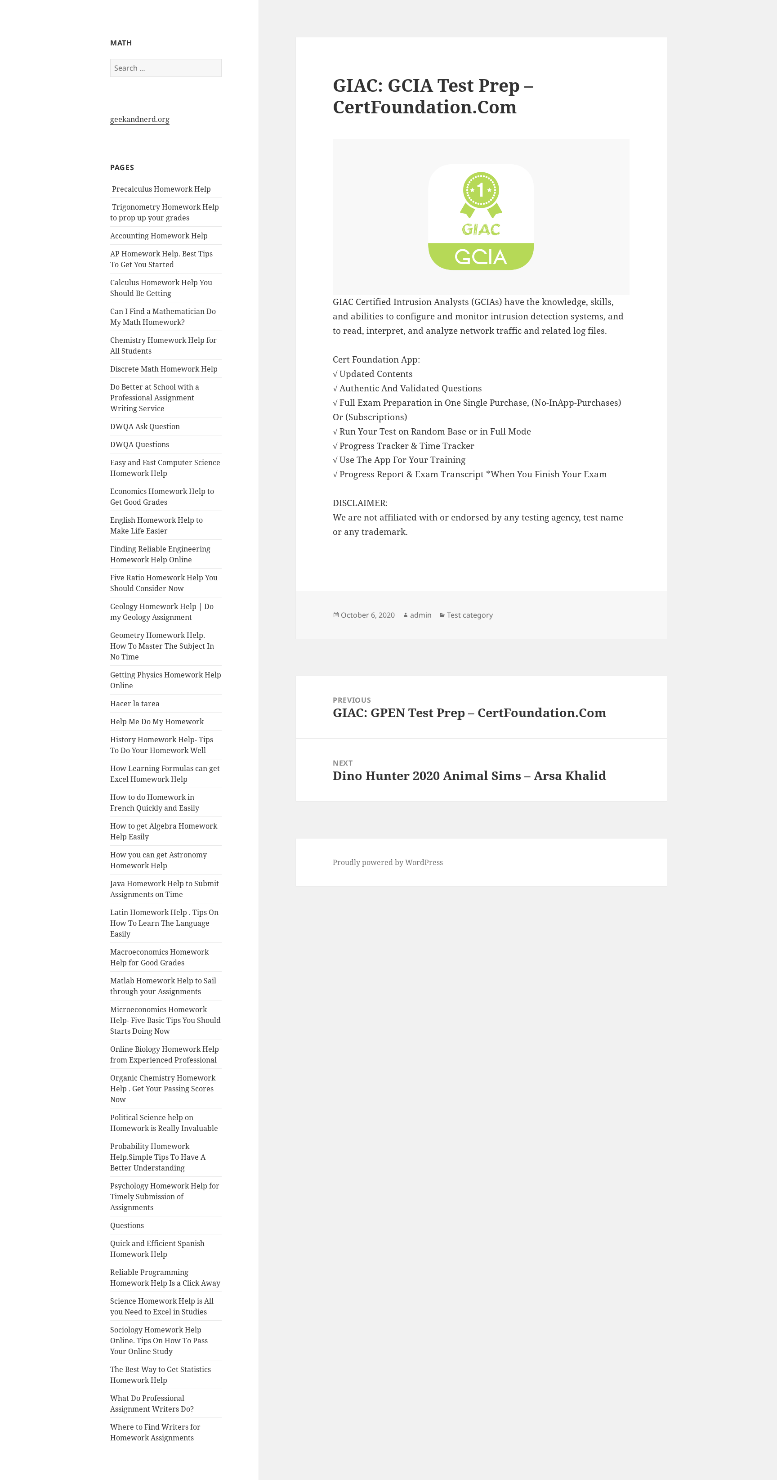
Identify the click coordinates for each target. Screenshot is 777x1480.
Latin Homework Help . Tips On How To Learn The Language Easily (164, 923)
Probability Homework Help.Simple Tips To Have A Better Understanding (157, 1157)
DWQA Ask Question (145, 426)
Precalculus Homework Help (160, 189)
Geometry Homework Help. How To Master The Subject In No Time (162, 646)
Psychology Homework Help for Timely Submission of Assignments (164, 1196)
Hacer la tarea (135, 704)
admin (421, 615)
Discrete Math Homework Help (164, 369)
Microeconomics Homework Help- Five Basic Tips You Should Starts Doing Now (165, 1020)
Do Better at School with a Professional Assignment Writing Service (154, 397)
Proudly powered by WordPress (388, 862)
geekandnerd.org (140, 119)
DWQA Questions (139, 444)
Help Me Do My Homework (157, 722)
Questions (127, 1225)
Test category (470, 615)
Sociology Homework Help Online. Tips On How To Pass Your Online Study (159, 1340)
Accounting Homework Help (159, 236)
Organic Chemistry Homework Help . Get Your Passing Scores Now (162, 1088)
